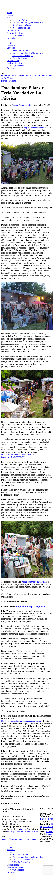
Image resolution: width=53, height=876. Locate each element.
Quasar (23, 829)
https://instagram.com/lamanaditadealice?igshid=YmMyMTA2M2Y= (19, 455)
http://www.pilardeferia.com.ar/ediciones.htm (21, 721)
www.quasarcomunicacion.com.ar (22, 831)
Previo (4, 81)
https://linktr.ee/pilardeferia (36, 128)
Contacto (11, 38)
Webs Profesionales (21, 28)
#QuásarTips (18, 35)
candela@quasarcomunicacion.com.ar (19, 839)
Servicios (11, 17)
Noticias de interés (15, 33)
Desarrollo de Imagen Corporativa (27, 22)
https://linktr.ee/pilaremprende (30, 606)
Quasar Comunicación (22, 105)
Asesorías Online (20, 20)
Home (9, 12)
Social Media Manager (22, 25)
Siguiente (11, 81)
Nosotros (11, 15)
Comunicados (13, 30)
